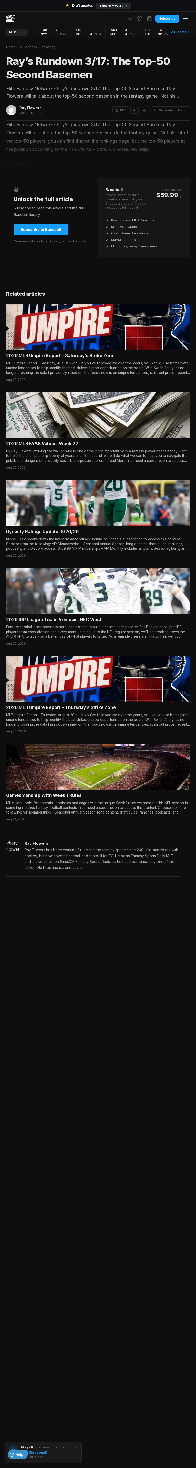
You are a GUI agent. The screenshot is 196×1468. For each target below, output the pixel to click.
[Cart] (149, 18)
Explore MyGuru (114, 5)
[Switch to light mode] (130, 18)
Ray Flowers (30, 108)
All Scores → (180, 32)
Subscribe (167, 18)
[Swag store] (139, 18)
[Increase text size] (144, 110)
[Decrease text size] (134, 110)
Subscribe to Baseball (41, 229)
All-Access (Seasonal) (37, 47)
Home (10, 47)
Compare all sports (29, 241)
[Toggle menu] (186, 19)
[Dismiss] (76, 1447)
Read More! (18, 163)
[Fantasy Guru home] (10, 18)
